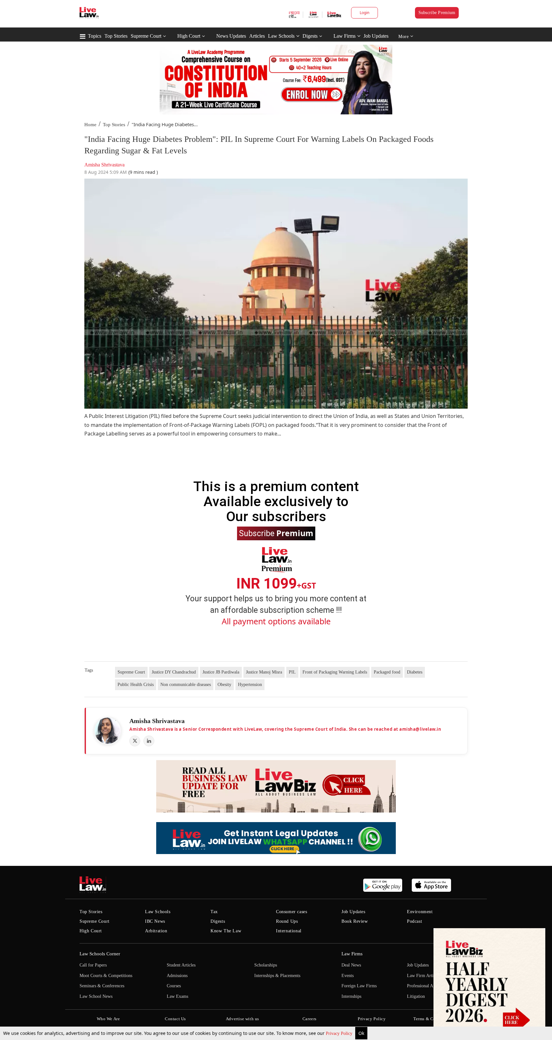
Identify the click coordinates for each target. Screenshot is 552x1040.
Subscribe (276, 533)
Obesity (224, 684)
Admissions (177, 975)
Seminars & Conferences (102, 985)
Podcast (414, 921)
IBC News (155, 921)
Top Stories (115, 36)
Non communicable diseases (185, 684)
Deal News (351, 965)
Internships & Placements (277, 975)
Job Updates (376, 36)
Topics (94, 36)
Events (347, 975)
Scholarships (265, 965)
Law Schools (281, 36)
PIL (292, 672)
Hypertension (250, 684)
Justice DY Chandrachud (174, 672)
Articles (257, 36)
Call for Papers (93, 965)
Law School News (96, 996)
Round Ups (287, 921)
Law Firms (345, 36)
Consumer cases (291, 911)
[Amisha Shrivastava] (108, 731)
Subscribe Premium (437, 12)
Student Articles (181, 965)
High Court (188, 36)
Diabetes (414, 672)
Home (90, 124)
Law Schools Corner (100, 953)
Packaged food (387, 672)
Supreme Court (146, 36)
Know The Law (226, 930)
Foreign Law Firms (359, 985)
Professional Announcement (432, 985)
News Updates (231, 36)
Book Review (354, 921)
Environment (420, 911)
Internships (351, 996)
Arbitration (156, 930)
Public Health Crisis (136, 684)
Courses (174, 985)
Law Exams (177, 996)
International (289, 930)
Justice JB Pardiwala (221, 672)
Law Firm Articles (423, 975)
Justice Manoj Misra (264, 672)
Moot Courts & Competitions (106, 975)
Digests (310, 36)
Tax (214, 911)
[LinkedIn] (148, 741)
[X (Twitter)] (134, 741)
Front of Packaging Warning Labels (335, 672)
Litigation (416, 996)
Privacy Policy (340, 1033)
